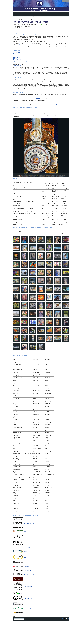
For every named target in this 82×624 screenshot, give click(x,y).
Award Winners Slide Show (18, 54)
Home (14, 16)
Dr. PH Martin (26, 519)
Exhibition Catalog (16, 53)
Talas (25, 557)
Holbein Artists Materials (29, 574)
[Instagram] (68, 618)
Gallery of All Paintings (17, 57)
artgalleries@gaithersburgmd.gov (21, 44)
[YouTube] (66, 618)
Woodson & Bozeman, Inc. (29, 612)
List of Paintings (16, 58)
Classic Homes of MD (28, 608)
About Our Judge (16, 52)
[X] (64, 618)
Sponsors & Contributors (18, 59)
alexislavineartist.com (17, 65)
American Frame (27, 562)
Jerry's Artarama (27, 547)
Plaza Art (25, 551)
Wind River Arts (27, 579)
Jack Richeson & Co (27, 570)
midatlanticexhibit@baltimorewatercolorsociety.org (47, 104)
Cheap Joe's (26, 531)
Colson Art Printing (27, 527)
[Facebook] (62, 618)
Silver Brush (26, 593)
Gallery (18, 16)
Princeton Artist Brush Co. (29, 523)
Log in (65, 1)
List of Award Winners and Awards (20, 56)
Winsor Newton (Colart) (28, 586)
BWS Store (38, 98)
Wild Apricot (58, 622)
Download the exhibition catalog (19, 101)
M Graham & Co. (27, 536)
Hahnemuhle (26, 566)
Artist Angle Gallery (28, 604)
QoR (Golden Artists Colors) (29, 598)
